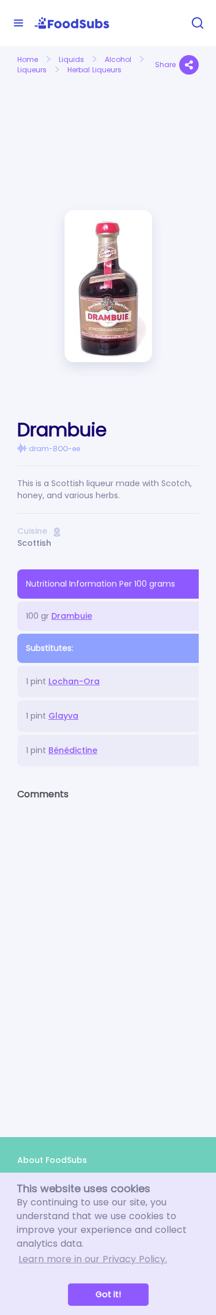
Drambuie (71, 616)
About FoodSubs (52, 1160)
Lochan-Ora (74, 681)
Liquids (71, 59)
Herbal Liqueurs (94, 70)
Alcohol (118, 59)
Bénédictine (72, 750)
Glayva (63, 715)
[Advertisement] (58, 120)
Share (165, 64)
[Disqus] (108, 958)
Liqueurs (32, 70)
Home (27, 59)
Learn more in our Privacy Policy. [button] (92, 1259)
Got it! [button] (108, 1294)
